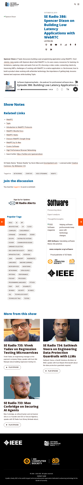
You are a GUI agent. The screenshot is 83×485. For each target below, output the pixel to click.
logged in (17, 187)
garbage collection (16, 246)
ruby (10, 286)
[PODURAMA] (75, 45)
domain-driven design (25, 242)
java (10, 258)
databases (22, 234)
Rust (17, 286)
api (22, 222)
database (12, 234)
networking (18, 173)
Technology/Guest (21, 294)
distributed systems (24, 238)
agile (10, 222)
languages (12, 262)
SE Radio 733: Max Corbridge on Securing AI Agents (21, 406)
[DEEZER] (66, 45)
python (32, 282)
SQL (10, 294)
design (32, 234)
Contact (39, 476)
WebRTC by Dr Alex (13, 143)
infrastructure (14, 254)
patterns (12, 274)
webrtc (53, 173)
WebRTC (9, 120)
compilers (12, 230)
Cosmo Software (12, 146)
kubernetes (31, 258)
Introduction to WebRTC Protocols (19, 127)
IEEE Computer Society (16, 250)
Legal (44, 476)
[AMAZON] (61, 45)
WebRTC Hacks (12, 135)
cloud (29, 226)
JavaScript (19, 258)
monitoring (26, 266)
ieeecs (30, 250)
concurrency (24, 230)
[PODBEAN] (46, 50)
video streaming (41, 173)
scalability (27, 286)
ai (16, 222)
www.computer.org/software (61, 249)
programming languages (17, 282)
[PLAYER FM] (70, 45)
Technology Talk (14, 298)
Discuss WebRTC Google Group (18, 139)
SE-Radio (11, 290)
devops (11, 238)
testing (26, 298)
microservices (14, 266)
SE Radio (31, 290)
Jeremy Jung (9, 62)
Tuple (8, 123)
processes (22, 278)
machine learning (26, 262)
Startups (29, 173)
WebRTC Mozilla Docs (14, 131)
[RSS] (51, 50)
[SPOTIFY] (51, 45)
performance (23, 274)
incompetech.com (50, 163)
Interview (26, 254)
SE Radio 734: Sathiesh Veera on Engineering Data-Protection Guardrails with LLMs (60, 350)
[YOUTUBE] (56, 45)
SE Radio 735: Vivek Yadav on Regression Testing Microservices (21, 349)
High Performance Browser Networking (21, 150)
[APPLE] (46, 45)
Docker (11, 242)
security (21, 290)
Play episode (14, 367)
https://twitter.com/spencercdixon (30, 154)
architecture (13, 226)
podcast (12, 278)
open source (25, 270)
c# (23, 226)
